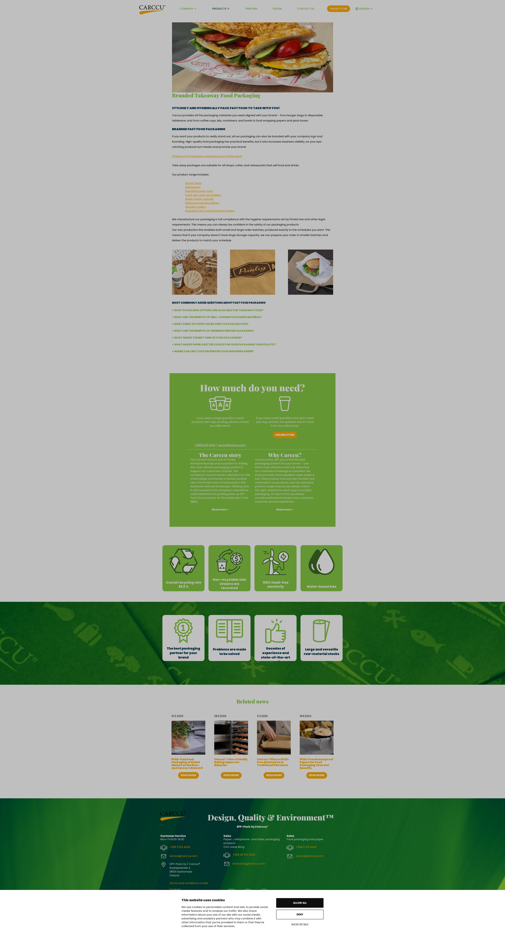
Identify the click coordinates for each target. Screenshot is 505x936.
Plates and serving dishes (202, 203)
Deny (300, 914)
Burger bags (193, 183)
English (364, 9)
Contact (175, 889)
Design (277, 9)
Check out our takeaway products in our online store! (207, 156)
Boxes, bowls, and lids (199, 199)
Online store (338, 9)
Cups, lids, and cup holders (203, 195)
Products (219, 9)
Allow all (300, 903)
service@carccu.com (232, 445)
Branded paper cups (199, 191)
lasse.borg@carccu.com (249, 863)
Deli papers (192, 187)
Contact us (305, 9)
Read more (188, 775)
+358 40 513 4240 (244, 854)
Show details (299, 924)
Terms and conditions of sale (189, 883)
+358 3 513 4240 (205, 445)
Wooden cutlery (195, 207)
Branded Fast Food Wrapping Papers (210, 211)
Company (186, 9)
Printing (251, 9)
